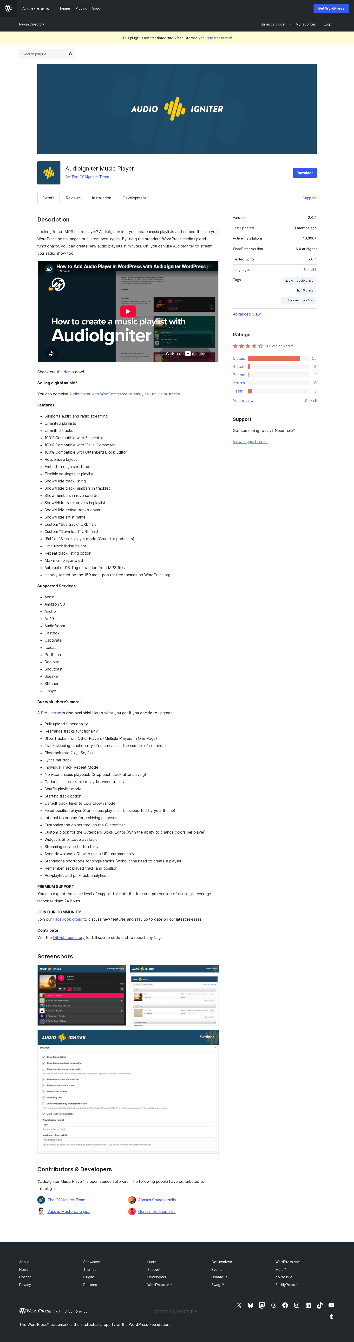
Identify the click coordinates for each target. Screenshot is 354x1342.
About (24, 1262)
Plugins (89, 1277)
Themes (89, 1269)
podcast (309, 300)
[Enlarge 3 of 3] (212, 1036)
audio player (306, 280)
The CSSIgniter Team (90, 176)
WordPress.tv (160, 1285)
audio (289, 280)
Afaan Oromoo (76, 1311)
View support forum (250, 441)
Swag (217, 1285)
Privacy (25, 1285)
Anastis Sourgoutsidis (157, 1199)
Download (305, 173)
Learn (151, 1262)
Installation (101, 198)
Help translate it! (219, 38)
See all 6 (310, 270)
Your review (243, 400)
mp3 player (291, 300)
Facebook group (67, 919)
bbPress (284, 1277)
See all (311, 400)
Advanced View (247, 314)
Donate (219, 1277)
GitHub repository (69, 937)
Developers (156, 1277)
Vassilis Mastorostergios (68, 1211)
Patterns (90, 1285)
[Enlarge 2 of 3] (212, 971)
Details (48, 198)
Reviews (73, 198)
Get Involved (221, 1262)
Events (216, 1269)
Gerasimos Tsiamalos (157, 1211)
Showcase (91, 1262)
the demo (65, 371)
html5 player (306, 290)
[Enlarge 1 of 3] (119, 971)
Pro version (51, 712)
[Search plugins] (70, 54)
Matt (281, 1269)
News (23, 1269)
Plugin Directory (32, 24)
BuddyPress (287, 1285)
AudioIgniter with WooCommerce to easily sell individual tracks (124, 394)
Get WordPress (331, 8)
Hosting (25, 1277)
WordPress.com (290, 1262)
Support (310, 198)
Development (134, 198)
